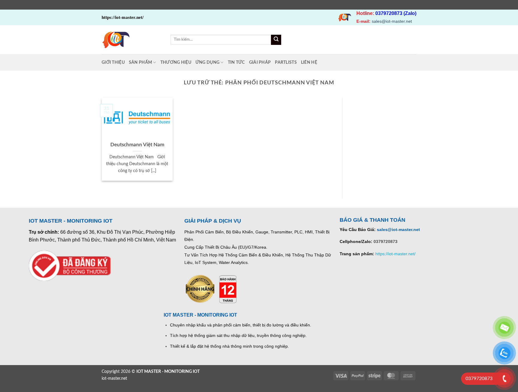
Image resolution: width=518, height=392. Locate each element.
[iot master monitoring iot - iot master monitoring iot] (132, 39)
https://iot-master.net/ (395, 253)
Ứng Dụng (207, 62)
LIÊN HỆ (309, 62)
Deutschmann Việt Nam (137, 144)
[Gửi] (276, 40)
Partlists (286, 62)
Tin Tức (236, 62)
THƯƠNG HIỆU (175, 62)
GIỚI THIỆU (113, 62)
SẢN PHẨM (140, 62)
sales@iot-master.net (392, 21)
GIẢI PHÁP (260, 62)
